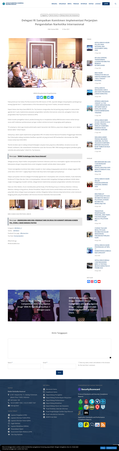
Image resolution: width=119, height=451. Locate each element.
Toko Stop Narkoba (16, 434)
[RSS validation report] (102, 424)
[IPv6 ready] (80, 401)
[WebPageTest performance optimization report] (91, 424)
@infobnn (16, 231)
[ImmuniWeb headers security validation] (80, 412)
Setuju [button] (103, 448)
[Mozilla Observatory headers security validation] (86, 412)
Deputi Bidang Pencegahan (54, 395)
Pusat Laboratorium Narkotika (55, 414)
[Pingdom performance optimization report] (86, 424)
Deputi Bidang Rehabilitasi (54, 403)
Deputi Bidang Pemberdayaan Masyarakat (58, 397)
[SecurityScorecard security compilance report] (89, 389)
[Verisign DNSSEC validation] (97, 401)
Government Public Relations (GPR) (21, 432)
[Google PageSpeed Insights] (97, 424)
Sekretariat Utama (51, 389)
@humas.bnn (24, 233)
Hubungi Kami (14, 405)
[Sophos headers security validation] (102, 407)
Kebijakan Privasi (111, 448)
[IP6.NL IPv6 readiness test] (86, 401)
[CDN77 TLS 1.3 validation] (80, 407)
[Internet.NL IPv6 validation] (91, 401)
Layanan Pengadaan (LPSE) (19, 415)
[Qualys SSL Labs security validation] (97, 407)
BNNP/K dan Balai (51, 417)
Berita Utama (54, 15)
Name (10, 362)
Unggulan (44, 15)
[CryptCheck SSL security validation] (91, 407)
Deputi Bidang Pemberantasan (55, 400)
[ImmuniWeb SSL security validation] (86, 407)
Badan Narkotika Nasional (16, 391)
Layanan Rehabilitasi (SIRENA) (20, 426)
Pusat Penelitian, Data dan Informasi (57, 409)
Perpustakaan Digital (17, 429)
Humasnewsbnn (19, 236)
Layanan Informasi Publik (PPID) (20, 418)
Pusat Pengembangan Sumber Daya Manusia (59, 411)
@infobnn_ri (18, 228)
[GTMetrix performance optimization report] (80, 424)
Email (45, 362)
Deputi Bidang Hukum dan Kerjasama (57, 406)
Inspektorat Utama (51, 392)
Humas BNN (54, 29)
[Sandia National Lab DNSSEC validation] (102, 401)
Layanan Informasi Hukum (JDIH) (20, 420)
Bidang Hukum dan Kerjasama (69, 15)
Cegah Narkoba (15, 423)
